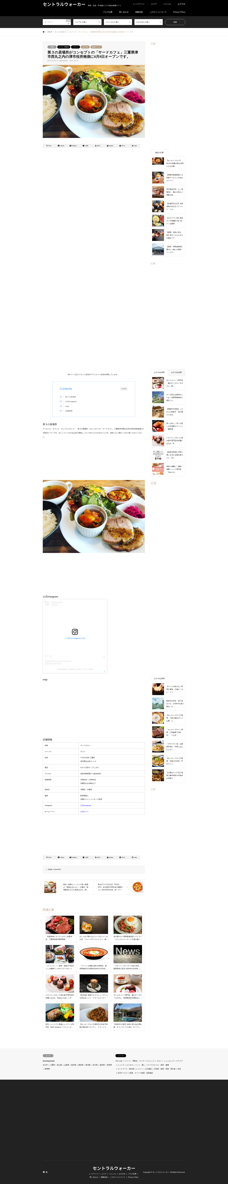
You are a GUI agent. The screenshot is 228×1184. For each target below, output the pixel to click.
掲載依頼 (139, 12)
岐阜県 (73, 1065)
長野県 (109, 1065)
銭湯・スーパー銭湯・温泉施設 (141, 1073)
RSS (47, 1172)
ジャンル (167, 4)
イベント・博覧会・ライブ (134, 1061)
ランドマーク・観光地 (126, 1069)
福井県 (102, 1065)
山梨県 (66, 1065)
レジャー (139, 1069)
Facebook (43, 1172)
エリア (154, 4)
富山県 (59, 1065)
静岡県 (47, 1069)
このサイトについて (158, 12)
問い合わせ (124, 12)
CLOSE (124, 388)
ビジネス (129, 1065)
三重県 (52, 47)
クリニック (150, 1061)
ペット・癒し (140, 1065)
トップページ (138, 4)
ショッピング (169, 1061)
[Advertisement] (92, 264)
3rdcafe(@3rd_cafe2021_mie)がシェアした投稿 (75, 669)
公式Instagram (71, 401)
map (67, 406)
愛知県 (80, 1065)
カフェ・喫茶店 (64, 47)
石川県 (95, 1065)
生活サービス (123, 1073)
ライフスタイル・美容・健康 (158, 1065)
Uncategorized (49, 1061)
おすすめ (181, 4)
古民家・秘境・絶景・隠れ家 (165, 1069)
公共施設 (148, 1069)
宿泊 (179, 1069)
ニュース (121, 1065)
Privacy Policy (179, 12)
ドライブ (179, 1061)
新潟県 (88, 1065)
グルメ (75, 47)
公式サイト (84, 812)
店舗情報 (68, 411)
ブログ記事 (107, 12)
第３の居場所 (70, 397)
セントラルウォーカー (114, 1168)
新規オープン (96, 47)
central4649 (57, 869)
